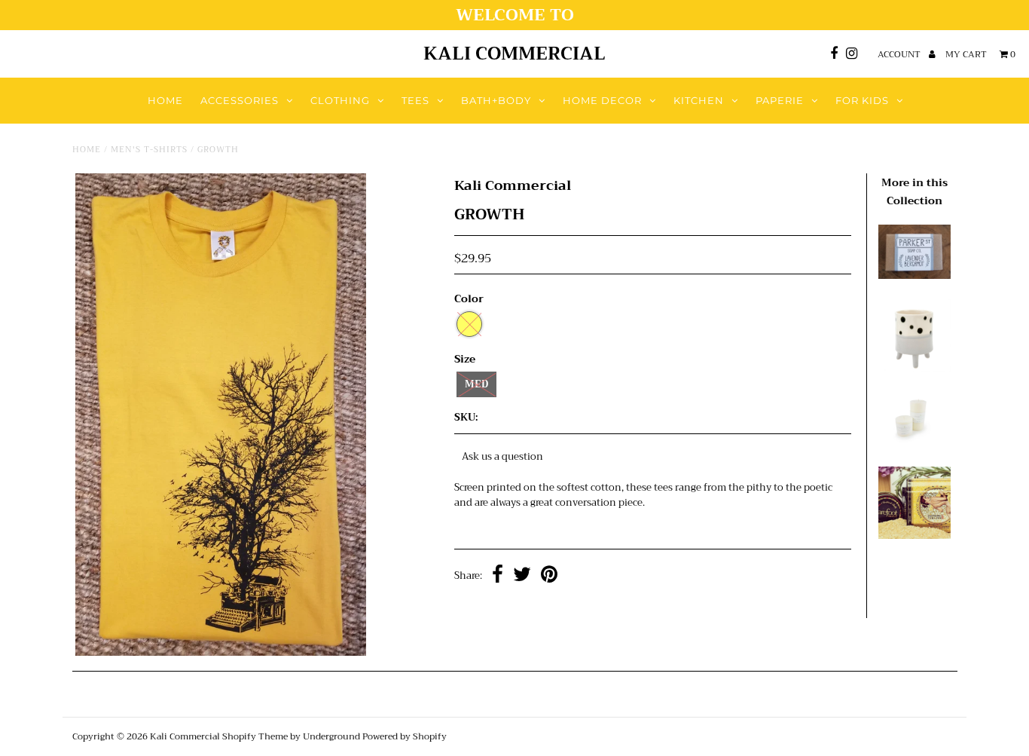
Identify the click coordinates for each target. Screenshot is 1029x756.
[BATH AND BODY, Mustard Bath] (914, 535)
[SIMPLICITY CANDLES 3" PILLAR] (914, 442)
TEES (415, 100)
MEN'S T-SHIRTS (149, 149)
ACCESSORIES (239, 100)
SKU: (466, 418)
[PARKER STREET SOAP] (914, 275)
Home (86, 149)
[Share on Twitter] (522, 576)
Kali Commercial (514, 53)
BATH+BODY (496, 100)
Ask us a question (502, 456)
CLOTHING (340, 100)
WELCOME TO (515, 15)
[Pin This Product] (549, 576)
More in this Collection (914, 191)
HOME (165, 100)
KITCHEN (698, 100)
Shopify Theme (255, 736)
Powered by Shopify (404, 736)
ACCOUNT (900, 54)
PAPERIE (780, 100)
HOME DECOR (602, 100)
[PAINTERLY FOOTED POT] (914, 368)
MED (476, 384)
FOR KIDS (862, 100)
